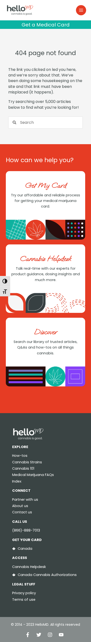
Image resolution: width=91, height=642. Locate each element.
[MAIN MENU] (81, 10)
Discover (45, 331)
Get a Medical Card (46, 24)
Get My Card (45, 185)
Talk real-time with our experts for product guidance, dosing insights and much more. (45, 274)
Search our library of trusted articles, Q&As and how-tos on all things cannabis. (45, 347)
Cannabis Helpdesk (45, 258)
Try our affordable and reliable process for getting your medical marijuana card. (45, 201)
